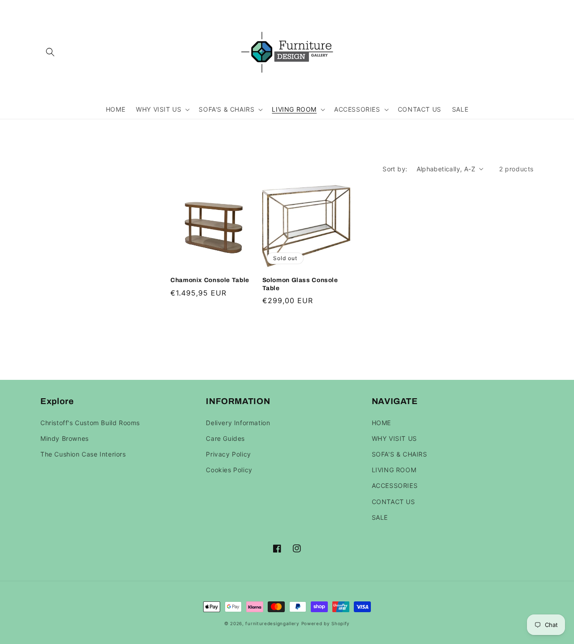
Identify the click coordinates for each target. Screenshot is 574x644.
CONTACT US (393, 501)
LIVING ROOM (394, 470)
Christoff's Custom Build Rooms (90, 422)
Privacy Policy (228, 454)
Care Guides (225, 438)
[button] (50, 52)
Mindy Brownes (64, 438)
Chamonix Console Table (209, 280)
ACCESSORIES (395, 485)
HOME (381, 422)
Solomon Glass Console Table (300, 284)
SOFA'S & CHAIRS (399, 454)
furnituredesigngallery (272, 623)
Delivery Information (238, 422)
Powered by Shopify (325, 623)
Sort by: (395, 169)
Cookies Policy (229, 470)
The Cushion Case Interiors (83, 454)
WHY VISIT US (394, 438)
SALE (380, 517)
